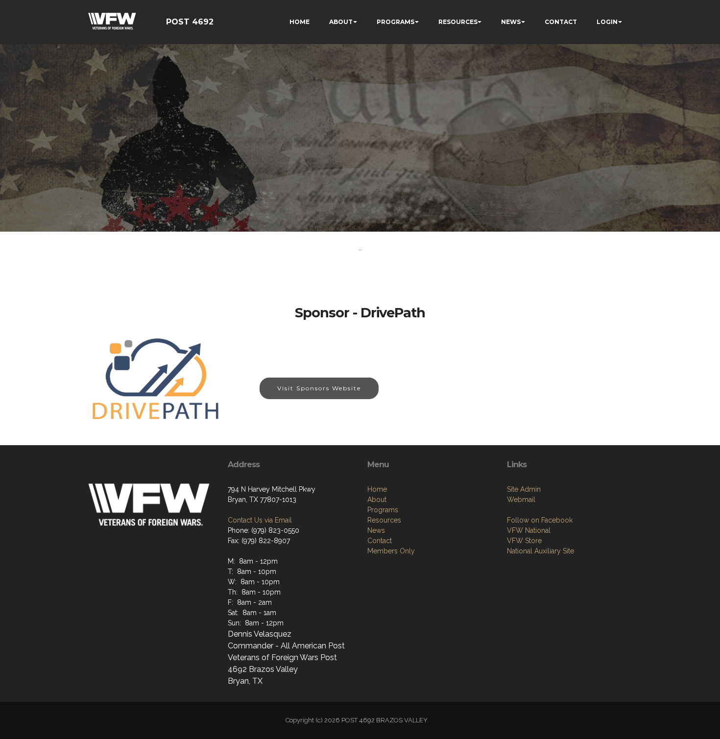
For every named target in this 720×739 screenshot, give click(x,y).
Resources (384, 520)
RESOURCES (458, 21)
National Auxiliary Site (540, 551)
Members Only (391, 551)
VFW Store (524, 541)
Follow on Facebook (540, 520)
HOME (299, 21)
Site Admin (524, 489)
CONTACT (561, 21)
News (376, 530)
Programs (382, 510)
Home (377, 489)
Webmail (521, 499)
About (376, 499)
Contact (379, 541)
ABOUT (341, 21)
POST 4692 (190, 21)
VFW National (529, 530)
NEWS (511, 21)
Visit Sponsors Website (319, 388)
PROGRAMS (395, 21)
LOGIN (607, 21)
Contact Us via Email (260, 520)
